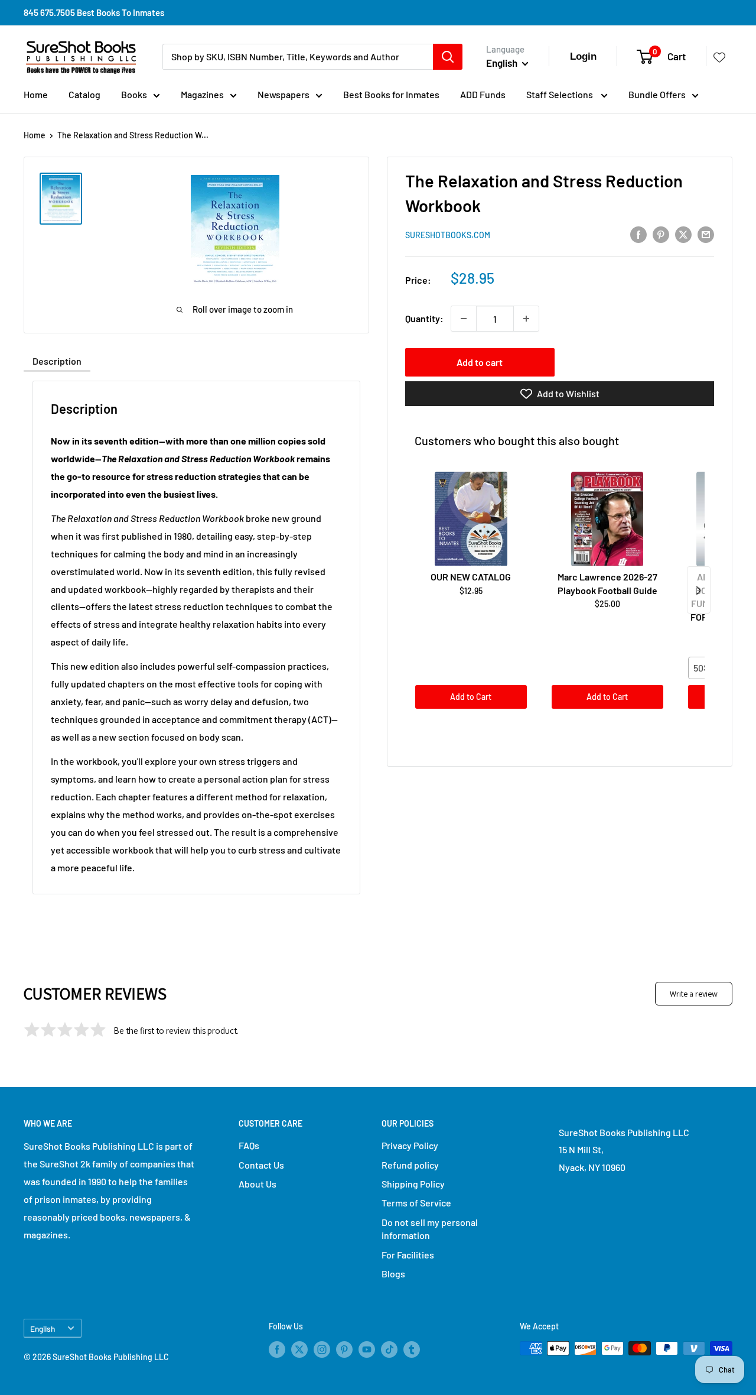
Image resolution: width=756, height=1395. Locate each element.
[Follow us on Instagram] (322, 1349)
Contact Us (261, 1164)
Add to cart (480, 362)
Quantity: (424, 318)
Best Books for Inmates (391, 94)
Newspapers (283, 94)
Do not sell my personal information (430, 1228)
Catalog (84, 94)
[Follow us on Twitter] (299, 1349)
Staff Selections (560, 94)
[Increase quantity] (526, 318)
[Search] (447, 57)
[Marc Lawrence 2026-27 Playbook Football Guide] (607, 519)
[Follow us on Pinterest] (344, 1349)
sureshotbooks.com (447, 235)
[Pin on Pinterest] (661, 234)
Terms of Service (416, 1202)
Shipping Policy (413, 1183)
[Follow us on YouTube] (367, 1349)
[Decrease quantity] (463, 318)
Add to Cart (470, 697)
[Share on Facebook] (638, 234)
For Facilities (408, 1254)
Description (57, 360)
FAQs (249, 1145)
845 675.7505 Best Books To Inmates (94, 12)
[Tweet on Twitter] (683, 234)
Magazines (202, 94)
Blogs (393, 1273)
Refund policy (410, 1164)
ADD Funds (483, 94)
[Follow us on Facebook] (277, 1349)
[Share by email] (706, 234)
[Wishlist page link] (719, 57)
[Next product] (699, 590)
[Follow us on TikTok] (389, 1349)
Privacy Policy (410, 1145)
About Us (257, 1183)
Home (36, 94)
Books (134, 94)
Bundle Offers (657, 94)
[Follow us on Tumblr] (411, 1349)
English (42, 1328)
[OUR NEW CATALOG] (471, 519)
